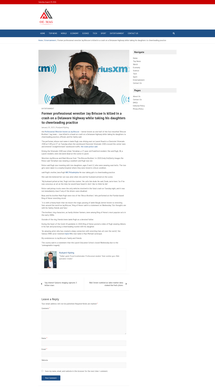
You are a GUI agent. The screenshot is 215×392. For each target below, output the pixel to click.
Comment (46, 308)
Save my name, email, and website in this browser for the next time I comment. (76, 371)
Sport (103, 33)
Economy (74, 33)
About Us (136, 96)
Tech (95, 33)
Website (45, 360)
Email (44, 349)
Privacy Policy (138, 109)
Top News (53, 33)
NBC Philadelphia (72, 172)
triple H (68, 234)
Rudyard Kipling (62, 127)
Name (44, 338)
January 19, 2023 (48, 127)
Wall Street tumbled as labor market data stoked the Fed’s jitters (106, 283)
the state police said (89, 146)
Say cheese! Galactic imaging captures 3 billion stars (61, 283)
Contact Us (133, 33)
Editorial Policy (139, 106)
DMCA (135, 102)
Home (42, 33)
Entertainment (117, 33)
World (64, 33)
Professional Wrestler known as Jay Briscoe (62, 131)
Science (85, 33)
